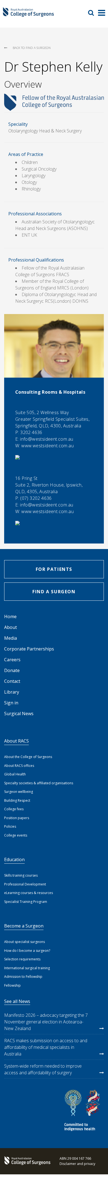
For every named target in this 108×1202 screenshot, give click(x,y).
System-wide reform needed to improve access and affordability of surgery (43, 1069)
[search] (93, 13)
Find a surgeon (53, 592)
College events (15, 835)
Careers (12, 660)
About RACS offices (19, 765)
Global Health (15, 774)
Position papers (16, 818)
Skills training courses (21, 875)
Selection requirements (22, 959)
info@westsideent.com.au (46, 439)
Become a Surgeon (23, 926)
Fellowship (12, 985)
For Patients (54, 569)
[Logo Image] (28, 14)
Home (10, 616)
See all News (17, 1001)
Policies (10, 826)
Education (14, 859)
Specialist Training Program (25, 901)
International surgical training (27, 968)
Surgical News (19, 713)
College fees (14, 809)
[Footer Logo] (26, 1161)
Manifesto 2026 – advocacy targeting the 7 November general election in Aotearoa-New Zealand (46, 1021)
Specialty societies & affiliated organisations (38, 783)
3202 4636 (31, 432)
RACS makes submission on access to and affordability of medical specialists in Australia (45, 1047)
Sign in (11, 703)
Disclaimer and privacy (77, 1163)
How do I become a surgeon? (27, 950)
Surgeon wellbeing (18, 791)
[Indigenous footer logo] (83, 1111)
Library (11, 692)
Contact (12, 681)
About (10, 627)
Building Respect (17, 800)
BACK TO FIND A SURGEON (32, 48)
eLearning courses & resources (28, 892)
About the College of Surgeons (28, 756)
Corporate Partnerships (29, 649)
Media (10, 638)
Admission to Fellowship (23, 976)
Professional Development (25, 884)
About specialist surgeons (24, 941)
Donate (12, 670)
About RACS (16, 741)
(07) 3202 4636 (36, 498)
